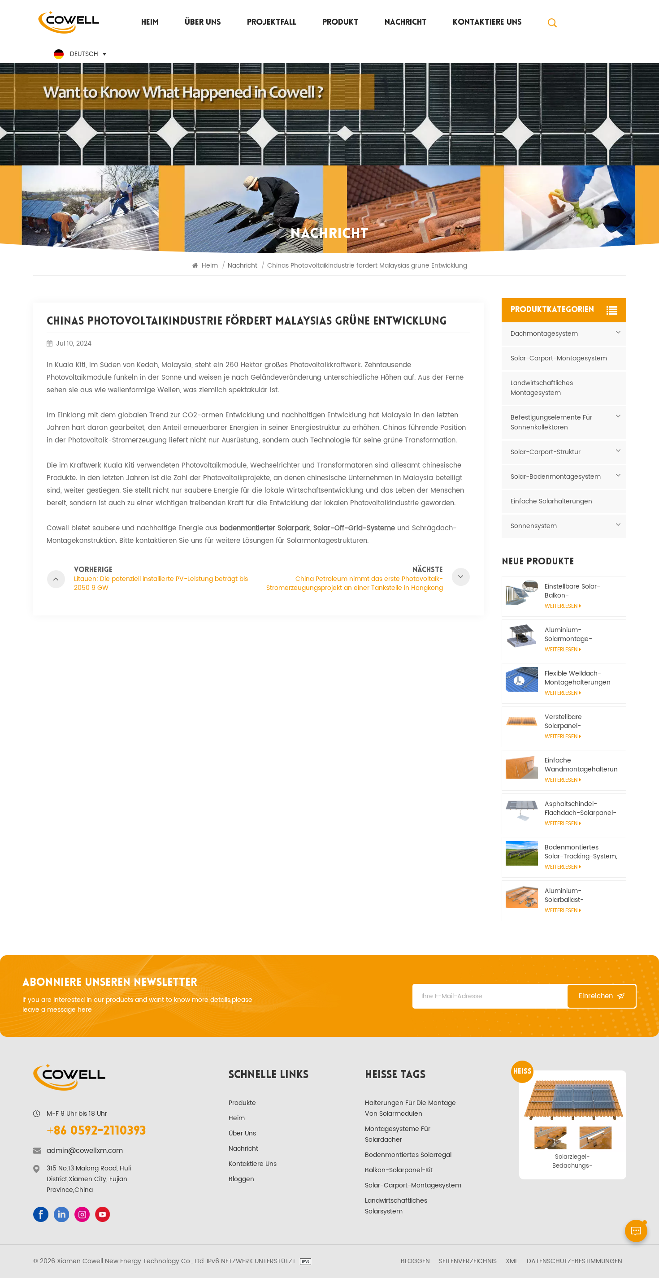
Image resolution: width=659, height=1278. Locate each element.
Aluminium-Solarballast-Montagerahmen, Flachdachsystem (572, 896)
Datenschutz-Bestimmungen (574, 1261)
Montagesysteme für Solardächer (397, 1134)
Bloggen (241, 1179)
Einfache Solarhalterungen (551, 501)
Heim (150, 23)
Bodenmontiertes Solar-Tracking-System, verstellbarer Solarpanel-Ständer (581, 852)
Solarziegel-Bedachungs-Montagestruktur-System (572, 1161)
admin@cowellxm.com (85, 1151)
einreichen (596, 996)
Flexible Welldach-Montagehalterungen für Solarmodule (578, 678)
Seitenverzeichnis (468, 1261)
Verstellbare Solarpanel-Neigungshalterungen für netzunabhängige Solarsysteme (578, 722)
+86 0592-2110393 (96, 1131)
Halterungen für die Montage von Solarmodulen (410, 1108)
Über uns (203, 23)
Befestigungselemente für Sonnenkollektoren (551, 422)
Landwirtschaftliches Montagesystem (542, 388)
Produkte (242, 1103)
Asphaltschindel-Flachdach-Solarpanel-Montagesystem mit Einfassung (580, 809)
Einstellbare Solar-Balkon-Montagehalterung (574, 591)
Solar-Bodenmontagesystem (556, 477)
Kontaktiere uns (487, 23)
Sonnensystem (534, 526)
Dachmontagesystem (544, 334)
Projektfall (271, 23)
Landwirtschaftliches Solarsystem (396, 1206)
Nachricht (406, 23)
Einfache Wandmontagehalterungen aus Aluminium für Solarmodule (581, 765)
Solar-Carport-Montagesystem (559, 358)
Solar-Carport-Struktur (546, 452)
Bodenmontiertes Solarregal (408, 1155)
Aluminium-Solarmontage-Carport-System (570, 635)
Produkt (340, 23)
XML (512, 1261)
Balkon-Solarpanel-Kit (399, 1170)
